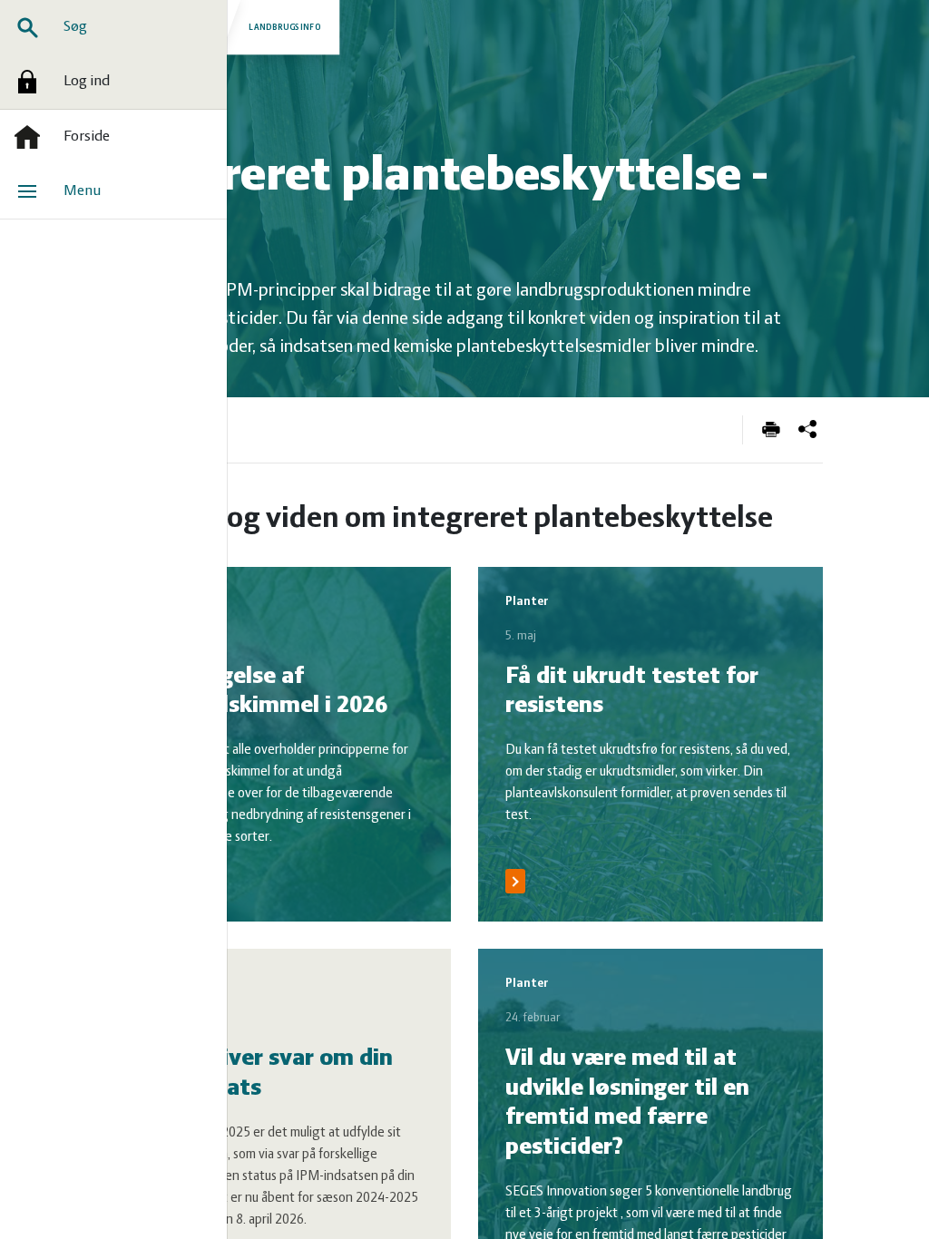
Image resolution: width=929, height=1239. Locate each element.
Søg (75, 27)
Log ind (87, 81)
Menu (82, 191)
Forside (87, 137)
